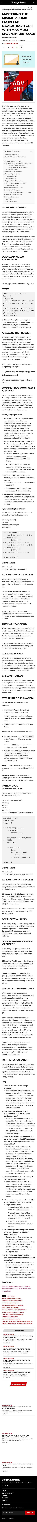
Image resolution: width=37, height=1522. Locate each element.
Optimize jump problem (24, 1323)
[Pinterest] (12, 47)
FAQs (10, 199)
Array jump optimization (10, 1303)
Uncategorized (8, 1334)
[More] (21, 47)
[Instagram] (5, 1486)
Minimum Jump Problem (24, 1321)
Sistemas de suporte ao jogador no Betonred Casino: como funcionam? (16, 1348)
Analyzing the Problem (13, 161)
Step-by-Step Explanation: (17, 165)
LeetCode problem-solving (11, 1319)
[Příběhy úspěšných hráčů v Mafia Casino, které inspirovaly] (18, 1395)
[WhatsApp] (17, 47)
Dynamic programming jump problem (14, 1310)
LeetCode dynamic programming (12, 1314)
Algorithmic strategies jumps (12, 1300)
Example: (13, 159)
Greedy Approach (11, 176)
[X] (8, 47)
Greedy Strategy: (11, 178)
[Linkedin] (8, 1486)
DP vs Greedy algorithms (10, 1307)
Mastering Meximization (15, 8)
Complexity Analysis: (12, 174)
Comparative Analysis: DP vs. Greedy (18, 192)
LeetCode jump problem (10, 1316)
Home (4, 8)
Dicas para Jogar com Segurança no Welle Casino (16, 1360)
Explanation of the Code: (13, 171)
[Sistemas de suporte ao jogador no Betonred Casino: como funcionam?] (18, 1423)
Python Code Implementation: (19, 167)
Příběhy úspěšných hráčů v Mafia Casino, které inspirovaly (18, 1336)
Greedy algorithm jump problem (13, 1312)
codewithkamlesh (11, 43)
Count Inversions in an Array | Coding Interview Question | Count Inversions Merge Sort (16, 1288)
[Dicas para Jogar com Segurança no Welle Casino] (18, 1452)
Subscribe (30, 1512)
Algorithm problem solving (11, 1298)
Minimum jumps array (9, 1323)
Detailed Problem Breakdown (15, 157)
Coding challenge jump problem (12, 1305)
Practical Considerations (14, 195)
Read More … (13, 201)
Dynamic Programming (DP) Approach (18, 163)
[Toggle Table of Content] (30, 151)
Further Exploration (12, 197)
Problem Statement (12, 154)
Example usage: (13, 169)
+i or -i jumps (11, 1296)
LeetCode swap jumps (9, 1321)
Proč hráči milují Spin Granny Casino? (17, 1372)
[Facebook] (4, 47)
